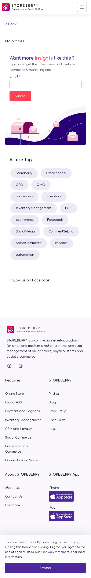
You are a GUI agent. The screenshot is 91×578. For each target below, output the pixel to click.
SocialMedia (25, 231)
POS (68, 208)
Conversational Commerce (17, 449)
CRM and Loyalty (18, 428)
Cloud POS (13, 402)
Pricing (54, 393)
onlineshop (24, 196)
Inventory (54, 196)
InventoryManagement (33, 208)
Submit (20, 96)
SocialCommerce (28, 243)
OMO (41, 184)
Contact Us (14, 496)
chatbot (61, 243)
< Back (11, 24)
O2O (19, 184)
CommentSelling (60, 231)
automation (25, 254)
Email (15, 76)
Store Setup (57, 411)
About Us (12, 487)
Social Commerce (18, 437)
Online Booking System (22, 460)
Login (53, 428)
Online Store (14, 393)
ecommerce (25, 219)
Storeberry (24, 173)
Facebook (55, 219)
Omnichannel (56, 173)
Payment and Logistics (22, 411)
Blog (52, 402)
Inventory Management (23, 420)
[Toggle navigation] (82, 7)
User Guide (57, 420)
